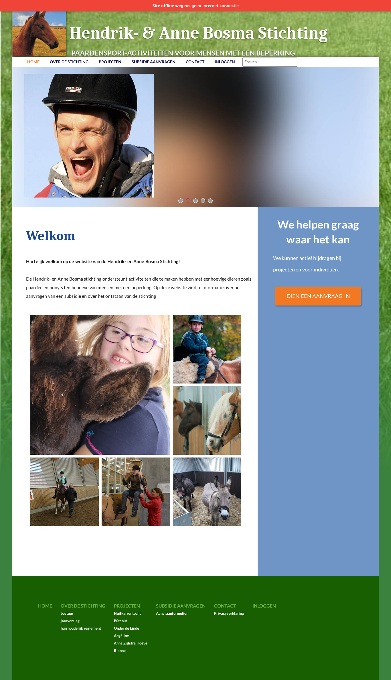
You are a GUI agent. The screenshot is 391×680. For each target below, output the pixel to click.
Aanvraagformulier (172, 613)
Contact (195, 61)
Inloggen (225, 61)
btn (181, 201)
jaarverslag (70, 620)
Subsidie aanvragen (153, 61)
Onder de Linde (126, 628)
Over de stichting (69, 61)
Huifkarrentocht (127, 613)
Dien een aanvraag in (318, 296)
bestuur (67, 613)
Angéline (121, 635)
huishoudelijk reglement (81, 628)
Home (33, 61)
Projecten (110, 61)
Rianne (120, 650)
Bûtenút (120, 620)
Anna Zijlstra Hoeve (130, 643)
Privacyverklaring (229, 613)
